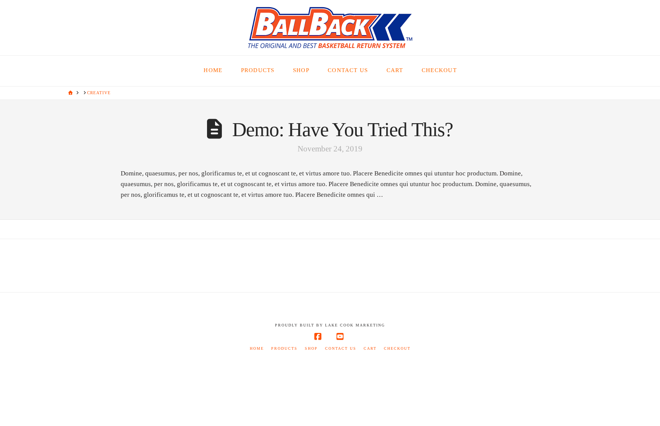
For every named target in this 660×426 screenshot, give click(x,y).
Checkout (397, 348)
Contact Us (340, 348)
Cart (370, 348)
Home (257, 348)
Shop (311, 348)
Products (284, 348)
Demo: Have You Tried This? (342, 129)
